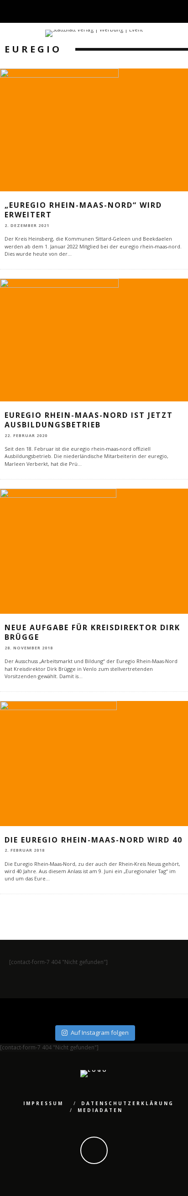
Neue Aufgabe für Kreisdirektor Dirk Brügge (92, 632)
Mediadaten (100, 1110)
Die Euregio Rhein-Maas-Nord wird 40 (94, 840)
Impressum (43, 1103)
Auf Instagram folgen (100, 1032)
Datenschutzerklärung (127, 1103)
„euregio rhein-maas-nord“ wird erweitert (83, 210)
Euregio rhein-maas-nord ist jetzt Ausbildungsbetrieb (89, 420)
